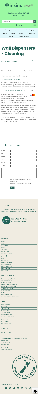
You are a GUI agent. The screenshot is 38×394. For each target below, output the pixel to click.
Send (12, 188)
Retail (13, 33)
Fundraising (4, 261)
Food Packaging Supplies (8, 279)
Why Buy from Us (6, 264)
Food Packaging (29, 30)
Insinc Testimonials (6, 266)
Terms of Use (5, 308)
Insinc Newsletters (6, 253)
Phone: (3, 156)
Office (5, 33)
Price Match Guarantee (8, 322)
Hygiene (16, 30)
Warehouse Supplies (7, 288)
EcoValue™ (4, 320)
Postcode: (4, 162)
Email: (3, 153)
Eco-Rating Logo (6, 324)
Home (4, 60)
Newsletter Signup (6, 263)
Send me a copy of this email (21, 183)
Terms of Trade (5, 312)
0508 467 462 (23, 13)
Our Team (4, 249)
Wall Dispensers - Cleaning (9, 61)
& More (11, 36)
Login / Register (5, 268)
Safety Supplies (5, 290)
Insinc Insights (5, 251)
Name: (3, 150)
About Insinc (4, 245)
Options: (3, 179)
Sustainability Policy (7, 314)
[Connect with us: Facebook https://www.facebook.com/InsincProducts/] (10, 388)
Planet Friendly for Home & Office (10, 296)
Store (8, 60)
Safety (21, 33)
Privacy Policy (5, 310)
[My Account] (16, 25)
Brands (3, 292)
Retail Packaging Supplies (8, 286)
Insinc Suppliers (5, 255)
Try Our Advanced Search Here (11, 79)
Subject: (3, 165)
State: (3, 159)
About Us (4, 247)
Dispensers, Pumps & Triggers (26, 60)
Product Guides (5, 257)
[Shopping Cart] (19, 25)
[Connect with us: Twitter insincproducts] (14, 388)
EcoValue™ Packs (23, 36)
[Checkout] (22, 25)
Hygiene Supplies (6, 283)
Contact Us (12, 13)
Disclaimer (4, 306)
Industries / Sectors (6, 294)
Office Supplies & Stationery (9, 284)
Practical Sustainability (7, 316)
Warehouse (31, 33)
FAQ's (3, 259)
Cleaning (7, 30)
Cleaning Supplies (6, 281)
